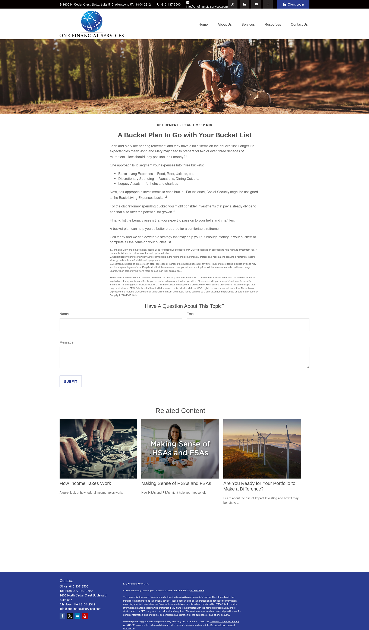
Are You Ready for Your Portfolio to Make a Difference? (259, 486)
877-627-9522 (83, 591)
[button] (203, 23)
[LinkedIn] (244, 4)
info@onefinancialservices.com (207, 6)
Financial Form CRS (138, 583)
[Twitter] (232, 4)
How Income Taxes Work (85, 483)
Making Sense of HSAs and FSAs (176, 483)
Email (191, 313)
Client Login (296, 4)
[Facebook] (268, 4)
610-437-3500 (171, 4)
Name (64, 313)
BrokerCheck (197, 590)
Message (66, 342)
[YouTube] (256, 4)
